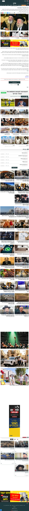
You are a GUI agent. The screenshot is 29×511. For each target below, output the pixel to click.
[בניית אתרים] (13, 508)
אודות (24, 505)
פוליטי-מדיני (19, 5)
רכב (3, 5)
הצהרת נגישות (7, 505)
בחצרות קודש (24, 5)
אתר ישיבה (26, 76)
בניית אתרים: (15, 508)
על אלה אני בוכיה (24, 152)
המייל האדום (17, 505)
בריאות (8, 5)
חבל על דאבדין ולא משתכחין (23, 155)
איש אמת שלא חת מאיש (23, 164)
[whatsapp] (6, 13)
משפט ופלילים (15, 5)
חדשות (27, 5)
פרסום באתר (21, 505)
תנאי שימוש (13, 505)
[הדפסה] (4, 13)
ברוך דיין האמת (24, 161)
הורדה (3, 1)
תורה (27, 87)
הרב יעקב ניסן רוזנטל (24, 158)
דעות (5, 5)
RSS (10, 505)
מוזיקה (11, 5)
